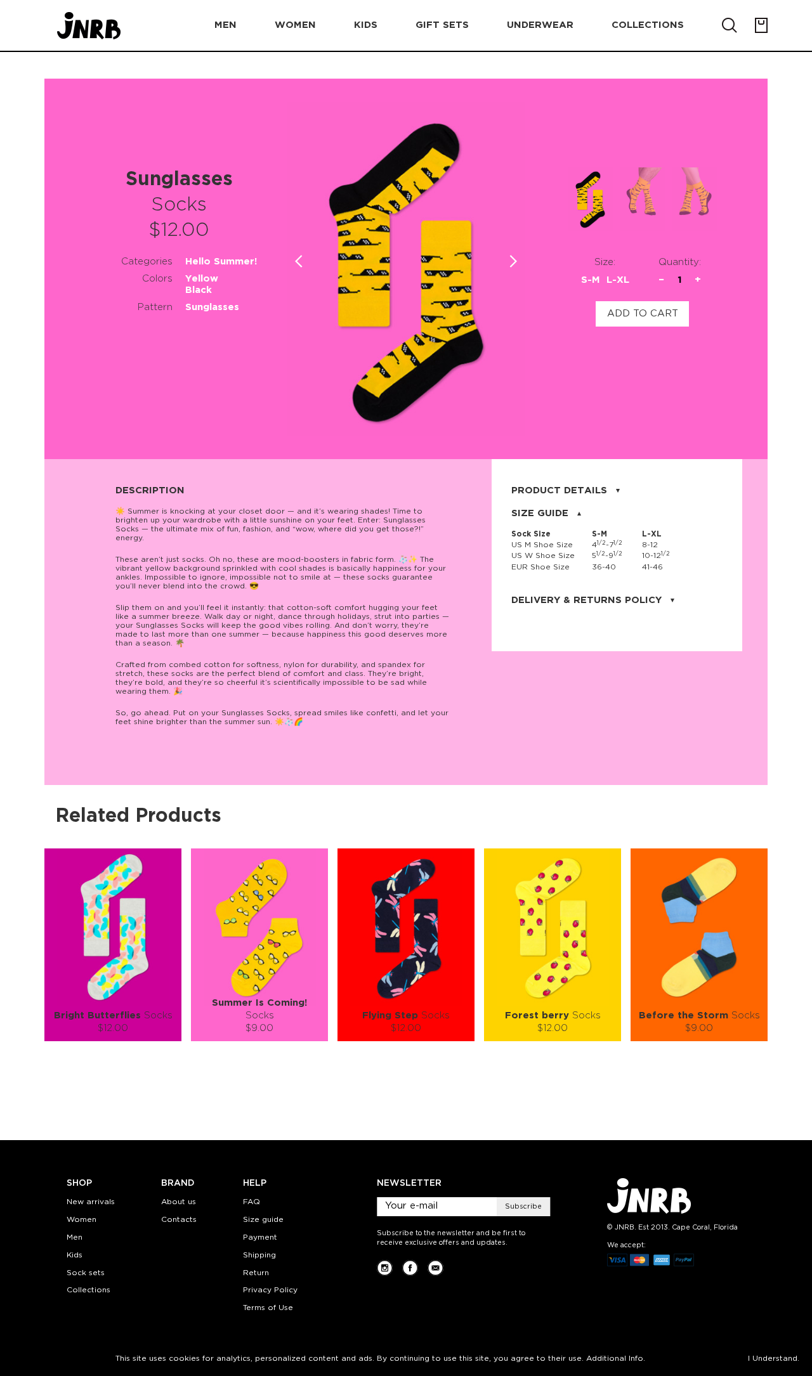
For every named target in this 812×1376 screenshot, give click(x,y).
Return (256, 1272)
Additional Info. (615, 1358)
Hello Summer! (221, 261)
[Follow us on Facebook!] (410, 1268)
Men (74, 1237)
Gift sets (442, 25)
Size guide (263, 1219)
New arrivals (91, 1201)
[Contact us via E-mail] (435, 1268)
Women (81, 1219)
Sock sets (86, 1272)
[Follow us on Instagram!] (385, 1268)
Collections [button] (648, 25)
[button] (513, 261)
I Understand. (773, 1358)
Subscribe (523, 1207)
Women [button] (295, 25)
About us (178, 1201)
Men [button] (225, 25)
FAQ (251, 1201)
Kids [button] (365, 25)
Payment (260, 1237)
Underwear (540, 25)
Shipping (259, 1255)
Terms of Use (268, 1307)
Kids (74, 1255)
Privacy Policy (270, 1290)
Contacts (179, 1219)
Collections (88, 1290)
